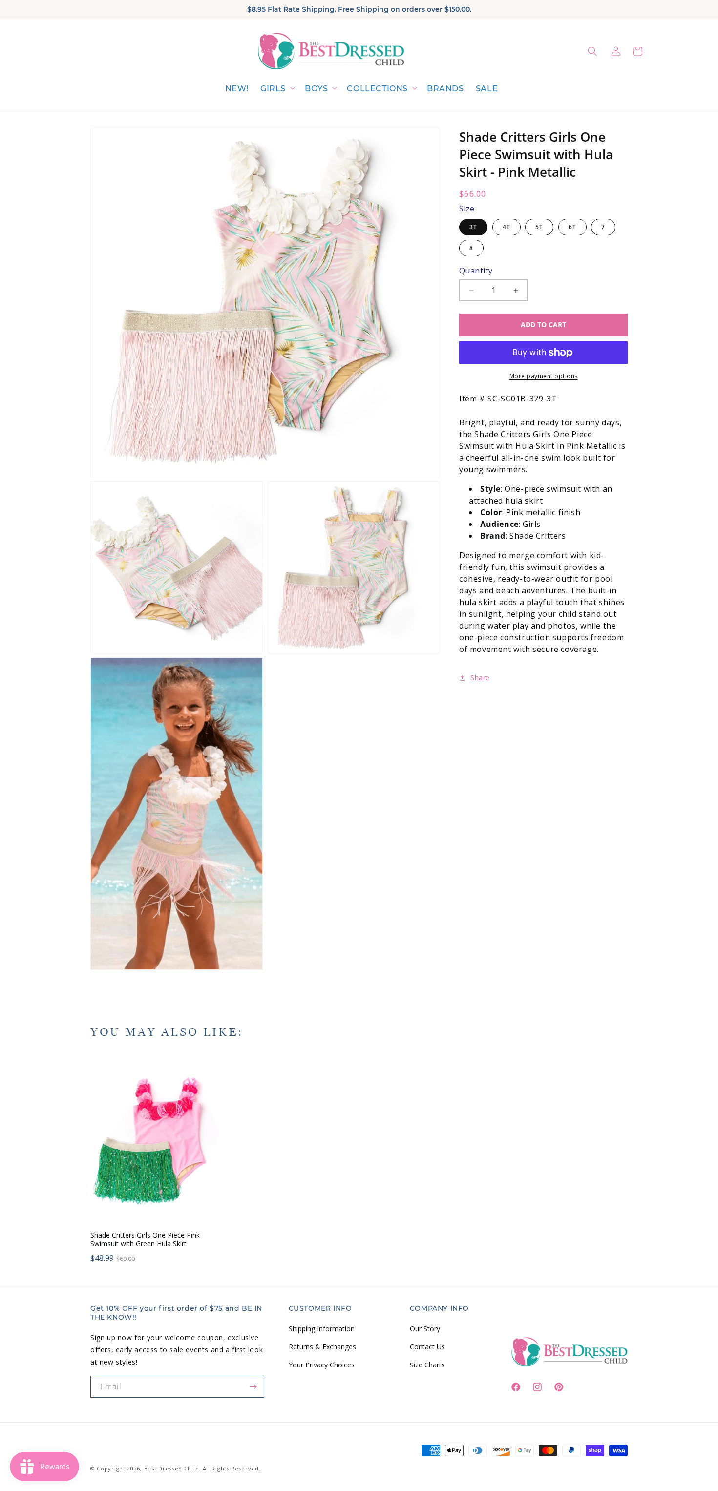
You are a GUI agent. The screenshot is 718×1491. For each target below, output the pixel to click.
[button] (276, 89)
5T (539, 227)
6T (572, 227)
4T (506, 227)
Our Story (425, 1328)
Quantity (475, 270)
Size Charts (427, 1364)
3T (473, 227)
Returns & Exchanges (322, 1346)
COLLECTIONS (377, 88)
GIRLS (273, 88)
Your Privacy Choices (322, 1364)
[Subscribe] (253, 1387)
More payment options (543, 376)
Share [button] (480, 678)
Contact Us (427, 1346)
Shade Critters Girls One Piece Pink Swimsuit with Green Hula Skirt (145, 1239)
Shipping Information (322, 1328)
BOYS (316, 88)
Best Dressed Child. (172, 1468)
